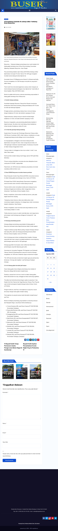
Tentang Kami (21, 523)
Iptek (47, 310)
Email (4, 432)
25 (51, 275)
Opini (47, 322)
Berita (47, 298)
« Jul (50, 282)
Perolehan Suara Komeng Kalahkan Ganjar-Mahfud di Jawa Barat (50, 238)
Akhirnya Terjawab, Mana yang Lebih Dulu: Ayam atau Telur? (50, 165)
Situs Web (5, 442)
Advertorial (49, 294)
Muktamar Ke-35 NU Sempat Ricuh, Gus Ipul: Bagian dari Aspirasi (50, 97)
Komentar (5, 392)
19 (54, 271)
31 (47, 278)
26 (54, 275)
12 (54, 268)
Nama (4, 423)
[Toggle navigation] (29, 10)
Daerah (6, 19)
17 (47, 271)
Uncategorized (50, 330)
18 (51, 271)
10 (47, 268)
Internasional (49, 306)
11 (51, 268)
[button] (55, 10)
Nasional (48, 318)
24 (47, 275)
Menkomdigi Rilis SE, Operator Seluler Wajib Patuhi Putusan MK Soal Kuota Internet (50, 123)
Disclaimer (37, 523)
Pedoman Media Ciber (29, 523)
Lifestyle (48, 314)
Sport (47, 326)
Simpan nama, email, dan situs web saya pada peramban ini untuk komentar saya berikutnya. (21, 455)
